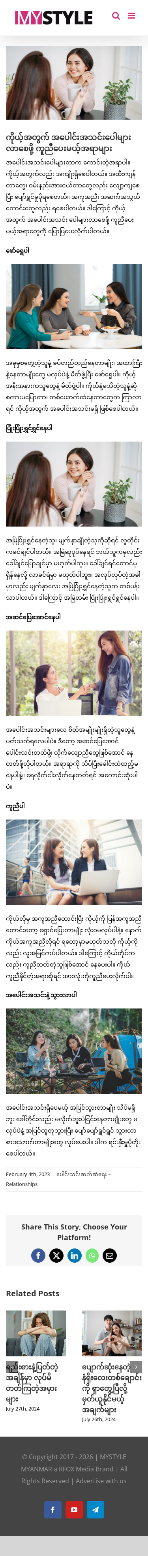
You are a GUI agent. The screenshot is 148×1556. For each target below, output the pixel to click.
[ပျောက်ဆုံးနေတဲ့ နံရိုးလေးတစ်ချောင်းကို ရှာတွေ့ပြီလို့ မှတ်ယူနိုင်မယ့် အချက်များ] (112, 1314)
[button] (12, 1367)
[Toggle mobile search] (116, 15)
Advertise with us (101, 1481)
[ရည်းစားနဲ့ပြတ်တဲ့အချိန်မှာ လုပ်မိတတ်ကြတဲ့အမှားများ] (36, 1314)
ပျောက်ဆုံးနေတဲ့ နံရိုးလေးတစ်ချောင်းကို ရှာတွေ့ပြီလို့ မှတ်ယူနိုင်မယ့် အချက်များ (112, 1388)
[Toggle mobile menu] (132, 15)
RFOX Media (76, 1469)
